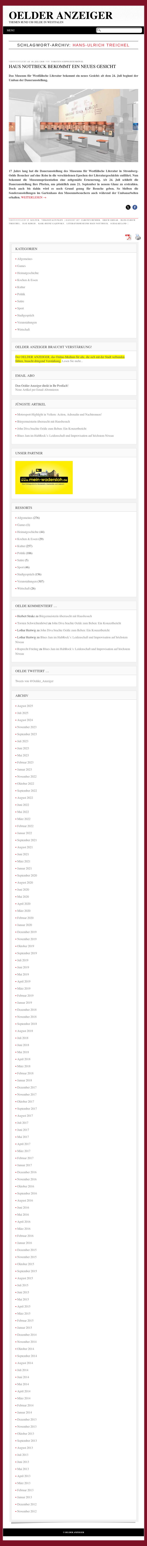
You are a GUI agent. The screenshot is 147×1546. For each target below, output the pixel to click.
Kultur (34, 220)
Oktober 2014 (25, 1349)
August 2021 (25, 847)
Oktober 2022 (25, 783)
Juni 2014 (23, 1377)
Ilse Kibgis (29, 223)
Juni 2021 (23, 854)
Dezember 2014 (27, 1335)
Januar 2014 (24, 1412)
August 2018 (25, 1031)
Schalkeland (118, 223)
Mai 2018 (23, 1052)
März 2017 (23, 1151)
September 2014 (27, 1356)
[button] (128, 207)
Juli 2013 (22, 1455)
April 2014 (23, 1391)
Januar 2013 (24, 1497)
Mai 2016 (23, 1214)
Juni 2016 (23, 1207)
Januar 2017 (24, 1165)
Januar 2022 (24, 833)
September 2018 (27, 1024)
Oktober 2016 (25, 1186)
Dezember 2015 (27, 1250)
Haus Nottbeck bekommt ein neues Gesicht (62, 66)
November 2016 (27, 1179)
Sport (20, 308)
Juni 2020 (23, 889)
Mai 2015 (23, 1299)
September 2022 (27, 790)
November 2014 (27, 1342)
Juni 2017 (23, 1130)
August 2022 (25, 798)
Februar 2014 (25, 1405)
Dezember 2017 (27, 1087)
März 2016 (23, 1229)
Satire (20, 301)
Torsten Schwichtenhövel (67, 61)
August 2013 (25, 1448)
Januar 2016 (24, 1243)
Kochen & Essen (27, 280)
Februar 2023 (25, 762)
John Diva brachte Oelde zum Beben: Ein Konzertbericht (51, 428)
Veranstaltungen (52, 220)
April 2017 (23, 1144)
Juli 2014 (22, 1370)
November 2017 (27, 1094)
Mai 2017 (23, 1137)
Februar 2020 (25, 918)
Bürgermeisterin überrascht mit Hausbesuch (43, 421)
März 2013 (23, 1483)
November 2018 (27, 1017)
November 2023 (27, 727)
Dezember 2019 (27, 932)
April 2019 (23, 981)
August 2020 (25, 882)
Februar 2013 (25, 1490)
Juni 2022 (23, 805)
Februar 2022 (25, 826)
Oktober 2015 (25, 1264)
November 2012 (27, 1511)
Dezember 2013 (27, 1419)
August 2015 (25, 1278)
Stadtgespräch (25, 315)
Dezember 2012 (27, 1504)
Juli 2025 (22, 713)
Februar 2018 (25, 1073)
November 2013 (27, 1426)
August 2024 (25, 720)
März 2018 (23, 1066)
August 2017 (25, 1115)
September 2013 (27, 1440)
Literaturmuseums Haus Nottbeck (87, 223)
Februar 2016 (25, 1236)
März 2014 (23, 1398)
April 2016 (23, 1221)
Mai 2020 (23, 896)
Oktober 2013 (25, 1433)
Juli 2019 (22, 960)
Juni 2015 (23, 1292)
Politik (21, 294)
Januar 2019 (24, 1002)
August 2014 (25, 1363)
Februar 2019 (25, 995)
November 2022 (27, 776)
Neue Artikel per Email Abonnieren (37, 389)
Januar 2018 (24, 1080)
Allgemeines (24, 259)
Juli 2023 (22, 741)
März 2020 (23, 911)
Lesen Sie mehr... (72, 361)
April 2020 (23, 904)
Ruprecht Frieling (27, 649)
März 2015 (23, 1313)
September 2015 (27, 1271)
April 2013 (23, 1476)
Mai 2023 (23, 755)
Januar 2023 (24, 769)
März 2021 (23, 861)
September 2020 (27, 875)
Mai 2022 (23, 812)
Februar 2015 (25, 1320)
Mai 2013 (23, 1469)
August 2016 (25, 1200)
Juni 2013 (23, 1462)
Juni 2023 (23, 748)
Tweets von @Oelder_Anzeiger (34, 681)
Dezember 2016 (27, 1172)
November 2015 (27, 1257)
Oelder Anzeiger (61, 15)
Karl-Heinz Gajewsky (51, 223)
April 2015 (23, 1306)
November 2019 (27, 939)
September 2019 (27, 953)
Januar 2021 (24, 868)
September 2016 (27, 1193)
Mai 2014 (23, 1384)
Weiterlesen (33, 197)
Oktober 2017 (25, 1101)
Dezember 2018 (27, 1009)
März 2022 (23, 819)
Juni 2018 (23, 1045)
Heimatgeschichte (28, 273)
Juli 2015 (22, 1285)
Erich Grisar (110, 220)
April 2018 (23, 1059)
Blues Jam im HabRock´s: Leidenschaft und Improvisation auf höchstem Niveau (65, 435)
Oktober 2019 (25, 946)
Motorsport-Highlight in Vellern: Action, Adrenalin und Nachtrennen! (59, 414)
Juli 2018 (22, 1038)
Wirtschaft (23, 329)
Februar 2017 (25, 1158)
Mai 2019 (23, 974)
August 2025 (25, 706)
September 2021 (27, 840)
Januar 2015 (24, 1327)
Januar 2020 (24, 925)
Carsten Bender (90, 220)
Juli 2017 (22, 1123)
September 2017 (27, 1108)
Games (21, 266)
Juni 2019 (23, 967)
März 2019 (23, 988)
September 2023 (27, 734)
